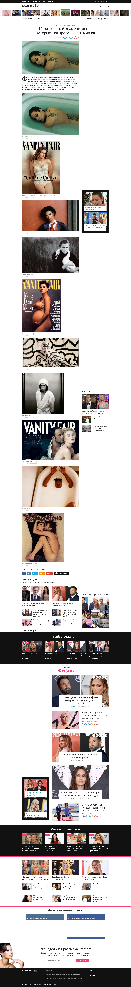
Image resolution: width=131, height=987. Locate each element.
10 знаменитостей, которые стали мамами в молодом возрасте (31, 848)
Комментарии (62, 573)
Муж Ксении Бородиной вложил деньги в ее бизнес (69, 898)
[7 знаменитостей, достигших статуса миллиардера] (35, 593)
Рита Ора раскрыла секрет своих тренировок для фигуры (31, 656)
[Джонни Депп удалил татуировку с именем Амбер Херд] (56, 886)
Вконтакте (94, 970)
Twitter (93, 975)
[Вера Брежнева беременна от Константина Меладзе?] (65, 867)
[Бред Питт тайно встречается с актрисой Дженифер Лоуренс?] (95, 401)
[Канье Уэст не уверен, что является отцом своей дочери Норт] (76, 838)
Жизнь (25, 587)
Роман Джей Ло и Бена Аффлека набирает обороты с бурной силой (80, 700)
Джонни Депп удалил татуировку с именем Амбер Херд (70, 886)
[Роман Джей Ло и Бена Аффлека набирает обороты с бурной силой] (56, 612)
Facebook (93, 973)
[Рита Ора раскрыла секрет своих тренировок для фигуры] (32, 646)
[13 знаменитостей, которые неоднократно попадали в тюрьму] (35, 867)
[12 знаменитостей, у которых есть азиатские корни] (27, 898)
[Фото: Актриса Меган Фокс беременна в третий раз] (54, 838)
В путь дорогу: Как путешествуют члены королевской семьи (70, 622)
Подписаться (83, 961)
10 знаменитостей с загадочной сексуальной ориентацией (98, 848)
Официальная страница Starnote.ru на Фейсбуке (81, 918)
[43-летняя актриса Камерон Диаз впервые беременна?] (95, 867)
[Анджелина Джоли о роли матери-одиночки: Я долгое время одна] (27, 612)
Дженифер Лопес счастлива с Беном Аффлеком (51, 656)
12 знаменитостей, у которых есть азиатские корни (40, 898)
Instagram (93, 978)
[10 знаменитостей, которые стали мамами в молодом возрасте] (32, 838)
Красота (25, 642)
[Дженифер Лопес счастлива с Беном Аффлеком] (65, 593)
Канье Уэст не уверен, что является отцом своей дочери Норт (76, 848)
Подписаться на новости (86, 938)
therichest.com (33, 138)
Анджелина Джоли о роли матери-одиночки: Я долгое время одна (76, 656)
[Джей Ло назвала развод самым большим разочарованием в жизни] (86, 886)
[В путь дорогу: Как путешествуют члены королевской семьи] (56, 622)
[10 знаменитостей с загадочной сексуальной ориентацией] (99, 838)
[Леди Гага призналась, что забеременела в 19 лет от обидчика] (27, 622)
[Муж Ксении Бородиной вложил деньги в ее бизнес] (56, 898)
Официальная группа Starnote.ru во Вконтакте (40, 918)
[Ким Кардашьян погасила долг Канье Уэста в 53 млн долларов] (86, 898)
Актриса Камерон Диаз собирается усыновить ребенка (101, 419)
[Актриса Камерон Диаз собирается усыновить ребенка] (86, 419)
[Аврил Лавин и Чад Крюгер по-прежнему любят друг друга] (27, 886)
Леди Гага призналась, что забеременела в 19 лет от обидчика (41, 622)
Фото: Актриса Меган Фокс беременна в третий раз (52, 848)
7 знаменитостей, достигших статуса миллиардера (96, 656)
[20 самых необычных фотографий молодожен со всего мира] (86, 428)
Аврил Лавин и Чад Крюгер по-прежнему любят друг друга (40, 886)
